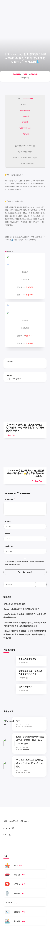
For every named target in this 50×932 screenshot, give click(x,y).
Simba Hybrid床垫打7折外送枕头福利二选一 (22, 609)
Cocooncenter (27, 98)
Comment (10, 499)
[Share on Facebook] (8, 365)
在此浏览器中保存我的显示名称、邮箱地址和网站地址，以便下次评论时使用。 (25, 563)
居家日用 (16, 74)
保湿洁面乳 (25, 116)
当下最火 (25, 74)
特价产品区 (25, 134)
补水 (13, 379)
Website (9, 546)
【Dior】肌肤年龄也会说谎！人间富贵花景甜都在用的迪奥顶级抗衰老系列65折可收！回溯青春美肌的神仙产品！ (24, 634)
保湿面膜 (25, 122)
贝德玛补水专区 (25, 128)
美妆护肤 (34, 74)
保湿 (8, 379)
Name (8, 521)
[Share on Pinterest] (17, 365)
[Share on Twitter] (12, 365)
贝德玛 (18, 379)
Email (8, 534)
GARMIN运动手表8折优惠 (14, 604)
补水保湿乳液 (25, 110)
